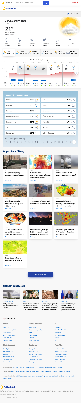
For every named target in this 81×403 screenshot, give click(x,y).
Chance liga (58, 327)
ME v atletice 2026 (60, 335)
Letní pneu (48, 376)
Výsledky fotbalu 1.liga (61, 330)
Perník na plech (7, 362)
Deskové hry (55, 376)
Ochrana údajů (34, 391)
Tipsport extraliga (59, 332)
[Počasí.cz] (9, 8)
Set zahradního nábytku (51, 371)
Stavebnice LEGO (30, 376)
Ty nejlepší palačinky (8, 349)
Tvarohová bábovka (8, 356)
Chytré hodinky (70, 376)
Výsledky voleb (7, 332)
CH (36, 142)
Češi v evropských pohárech (54, 367)
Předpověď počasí (24, 367)
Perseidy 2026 (33, 367)
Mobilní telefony (20, 376)
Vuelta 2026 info (33, 327)
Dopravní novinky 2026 (61, 354)
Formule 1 (57, 337)
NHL (56, 340)
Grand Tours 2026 (34, 340)
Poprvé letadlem (33, 351)
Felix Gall (31, 337)
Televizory (62, 376)
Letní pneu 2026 (59, 349)
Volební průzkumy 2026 (9, 330)
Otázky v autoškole (60, 359)
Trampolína (28, 371)
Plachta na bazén (20, 371)
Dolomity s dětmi (33, 362)
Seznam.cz (74, 3)
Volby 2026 (6, 327)
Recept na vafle (7, 359)
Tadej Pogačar (33, 335)
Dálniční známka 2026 (61, 351)
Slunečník (35, 371)
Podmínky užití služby (22, 391)
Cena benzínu (42, 367)
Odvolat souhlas (68, 391)
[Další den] (76, 73)
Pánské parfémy (7, 378)
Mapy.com (15, 367)
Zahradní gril (62, 371)
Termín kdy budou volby (9, 335)
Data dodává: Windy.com (48, 391)
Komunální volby (7, 340)
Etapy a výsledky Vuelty (35, 330)
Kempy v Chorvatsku (34, 349)
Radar (59, 391)
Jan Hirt (31, 332)
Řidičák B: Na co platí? (61, 356)
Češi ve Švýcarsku (34, 356)
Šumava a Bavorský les (35, 354)
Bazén (12, 371)
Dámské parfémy (40, 376)
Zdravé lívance (7, 354)
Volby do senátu (7, 337)
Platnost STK (58, 362)
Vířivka (68, 371)
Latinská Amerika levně (35, 359)
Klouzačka (41, 371)
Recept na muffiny (8, 351)
